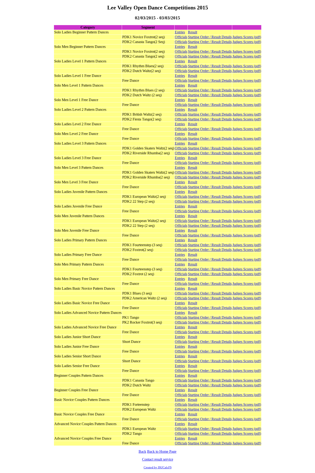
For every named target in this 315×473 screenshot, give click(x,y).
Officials (181, 37)
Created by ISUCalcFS (158, 467)
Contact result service (157, 459)
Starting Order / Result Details (210, 37)
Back (142, 451)
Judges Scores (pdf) (246, 37)
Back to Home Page (161, 451)
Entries (180, 32)
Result (192, 32)
